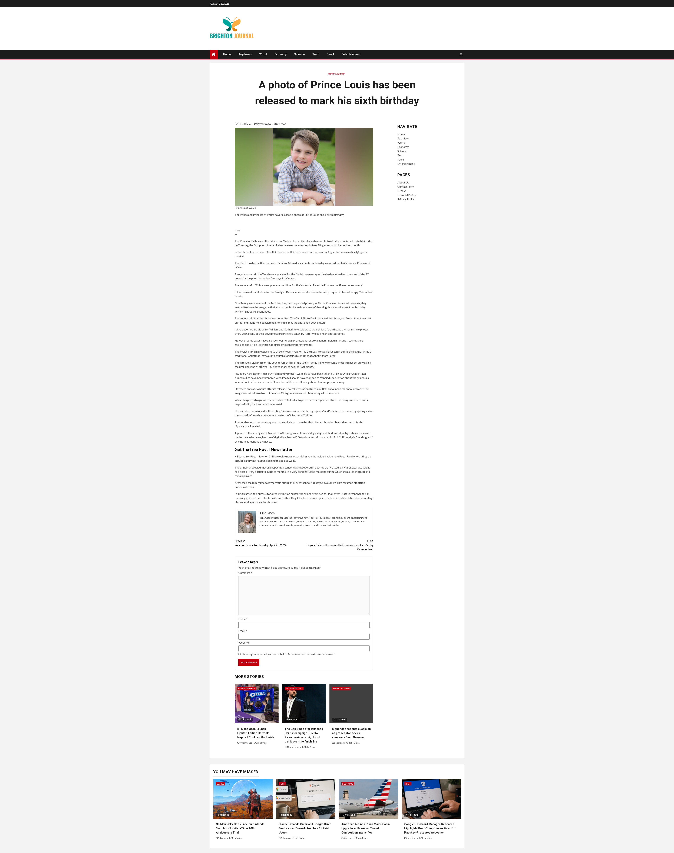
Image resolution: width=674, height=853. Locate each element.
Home (227, 54)
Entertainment (351, 54)
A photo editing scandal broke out (325, 245)
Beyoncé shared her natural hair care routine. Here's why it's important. (339, 545)
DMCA (401, 190)
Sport (330, 54)
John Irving (261, 742)
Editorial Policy (406, 195)
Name (242, 619)
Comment (245, 572)
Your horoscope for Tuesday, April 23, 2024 (260, 543)
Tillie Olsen (244, 123)
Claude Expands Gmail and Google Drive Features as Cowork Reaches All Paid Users (305, 828)
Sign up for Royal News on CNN (256, 456)
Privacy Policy (406, 199)
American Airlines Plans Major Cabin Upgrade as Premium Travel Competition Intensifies (365, 828)
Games (220, 783)
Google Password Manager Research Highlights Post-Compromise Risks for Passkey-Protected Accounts (430, 828)
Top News (245, 54)
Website (243, 642)
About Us (403, 182)
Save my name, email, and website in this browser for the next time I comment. (289, 654)
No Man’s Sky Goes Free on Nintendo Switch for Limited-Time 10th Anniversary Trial (240, 828)
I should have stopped (303, 377)
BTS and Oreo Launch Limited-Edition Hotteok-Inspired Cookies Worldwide (255, 733)
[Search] (461, 54)
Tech (315, 54)
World (263, 54)
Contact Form (405, 186)
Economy (281, 54)
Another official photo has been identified (328, 422)
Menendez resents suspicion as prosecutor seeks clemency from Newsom (351, 733)
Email (242, 630)
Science (299, 54)
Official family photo (282, 373)
